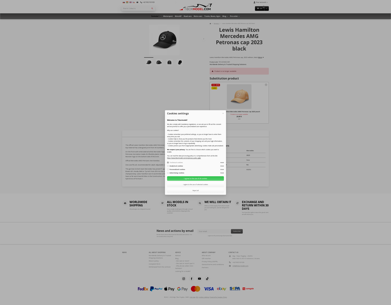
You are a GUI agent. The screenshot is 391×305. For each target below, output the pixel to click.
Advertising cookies (177, 173)
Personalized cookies (177, 169)
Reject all (196, 190)
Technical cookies (176, 162)
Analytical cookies (176, 166)
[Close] (223, 113)
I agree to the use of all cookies (195, 178)
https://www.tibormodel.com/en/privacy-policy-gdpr (184, 158)
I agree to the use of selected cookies (195, 184)
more (222, 162)
